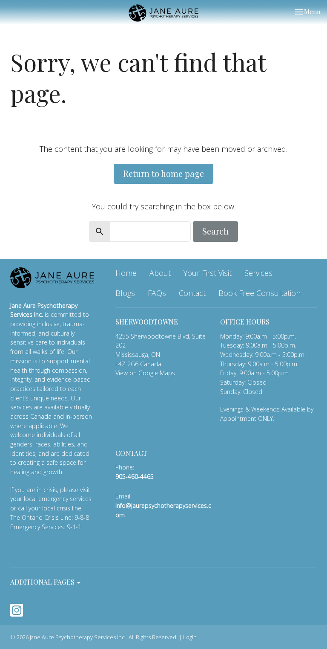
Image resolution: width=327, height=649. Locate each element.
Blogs (125, 293)
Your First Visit (208, 273)
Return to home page (163, 173)
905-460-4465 (134, 476)
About (160, 273)
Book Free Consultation (259, 293)
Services (258, 273)
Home (126, 273)
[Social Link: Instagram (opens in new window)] (16, 610)
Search (215, 231)
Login (190, 637)
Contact (192, 293)
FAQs (157, 293)
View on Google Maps (145, 373)
